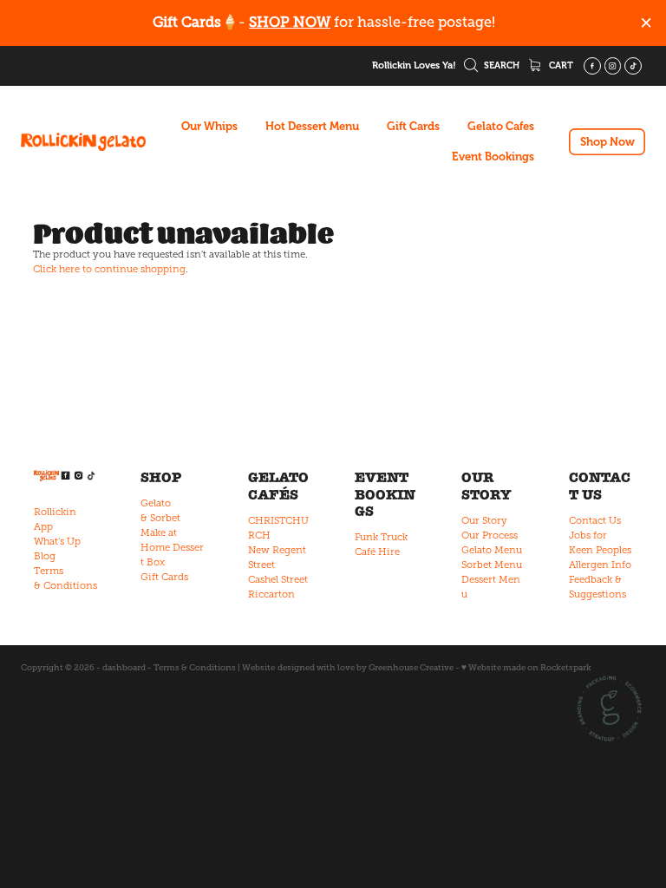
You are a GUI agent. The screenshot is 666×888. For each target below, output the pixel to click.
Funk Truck (381, 537)
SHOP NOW (289, 22)
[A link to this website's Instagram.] (613, 66)
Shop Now (607, 141)
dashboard (124, 667)
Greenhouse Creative (411, 667)
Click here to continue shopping (109, 269)
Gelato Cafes (500, 126)
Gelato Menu (491, 550)
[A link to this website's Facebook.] (592, 66)
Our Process (489, 535)
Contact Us (595, 520)
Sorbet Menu (491, 564)
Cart (559, 65)
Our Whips (209, 126)
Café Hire (377, 551)
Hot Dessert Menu (312, 126)
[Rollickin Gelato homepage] (83, 142)
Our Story (484, 520)
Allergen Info (600, 564)
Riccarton (271, 594)
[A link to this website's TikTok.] (633, 66)
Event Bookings (493, 156)
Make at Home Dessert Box (172, 547)
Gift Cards (413, 126)
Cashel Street (278, 579)
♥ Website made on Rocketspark (526, 667)
